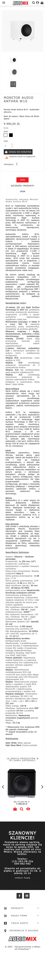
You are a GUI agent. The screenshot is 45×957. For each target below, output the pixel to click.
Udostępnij (16, 164)
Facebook (19, 896)
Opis (22, 180)
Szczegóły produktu (22, 185)
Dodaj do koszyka (19, 152)
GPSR (22, 191)
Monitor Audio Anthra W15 (23, 802)
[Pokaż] (23, 809)
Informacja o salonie (23, 930)
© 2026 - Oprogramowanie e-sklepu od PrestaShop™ (22, 947)
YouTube (27, 896)
